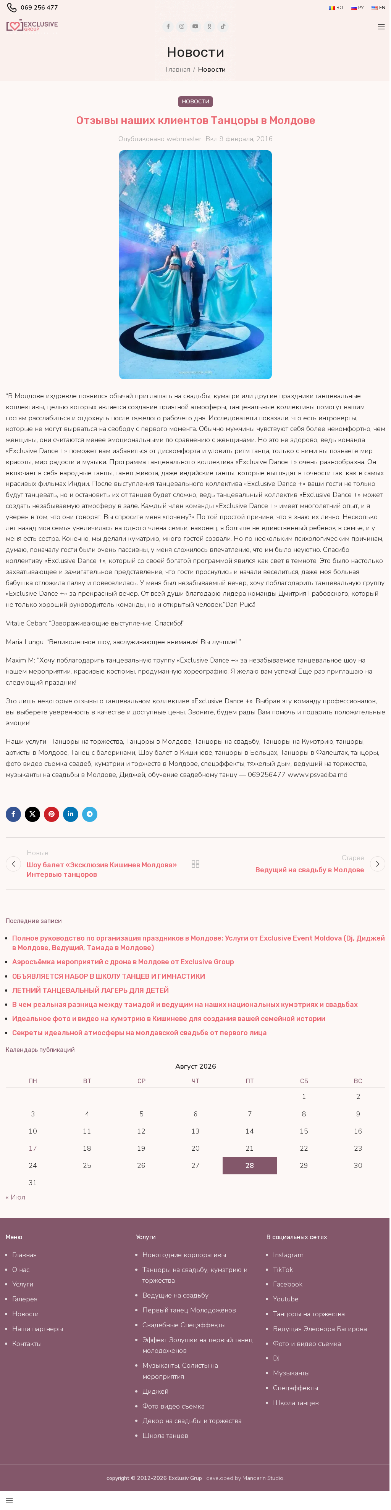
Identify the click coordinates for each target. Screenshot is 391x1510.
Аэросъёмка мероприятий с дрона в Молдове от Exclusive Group (123, 962)
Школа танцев (165, 1435)
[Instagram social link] (181, 26)
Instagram (288, 1254)
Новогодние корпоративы (184, 1254)
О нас (20, 1269)
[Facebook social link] (168, 26)
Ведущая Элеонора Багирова (320, 1328)
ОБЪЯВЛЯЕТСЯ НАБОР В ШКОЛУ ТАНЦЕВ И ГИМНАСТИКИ (108, 976)
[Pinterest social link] (51, 814)
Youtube (286, 1299)
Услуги (22, 1284)
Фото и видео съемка (307, 1343)
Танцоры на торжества (309, 1314)
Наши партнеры (37, 1328)
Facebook (287, 1284)
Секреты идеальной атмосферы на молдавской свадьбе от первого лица (139, 1033)
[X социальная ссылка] (32, 814)
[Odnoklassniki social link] (209, 26)
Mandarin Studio (262, 1478)
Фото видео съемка (173, 1406)
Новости (212, 69)
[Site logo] (32, 26)
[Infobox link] (32, 8)
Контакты (27, 1343)
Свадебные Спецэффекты (184, 1325)
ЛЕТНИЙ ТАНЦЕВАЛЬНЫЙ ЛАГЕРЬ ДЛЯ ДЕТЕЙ (90, 990)
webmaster (184, 138)
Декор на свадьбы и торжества (192, 1420)
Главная (178, 69)
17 (33, 1148)
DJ (276, 1358)
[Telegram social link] (89, 814)
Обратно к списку (195, 864)
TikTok (283, 1269)
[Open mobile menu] (381, 26)
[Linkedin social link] (70, 814)
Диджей (155, 1391)
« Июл (15, 1197)
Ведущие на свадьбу (175, 1295)
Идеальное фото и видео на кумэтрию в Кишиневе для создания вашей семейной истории (168, 1019)
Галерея (24, 1299)
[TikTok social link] (223, 26)
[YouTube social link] (195, 26)
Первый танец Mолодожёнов (189, 1310)
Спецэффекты (295, 1388)
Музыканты (291, 1373)
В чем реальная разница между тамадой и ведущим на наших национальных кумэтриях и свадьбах (185, 1004)
